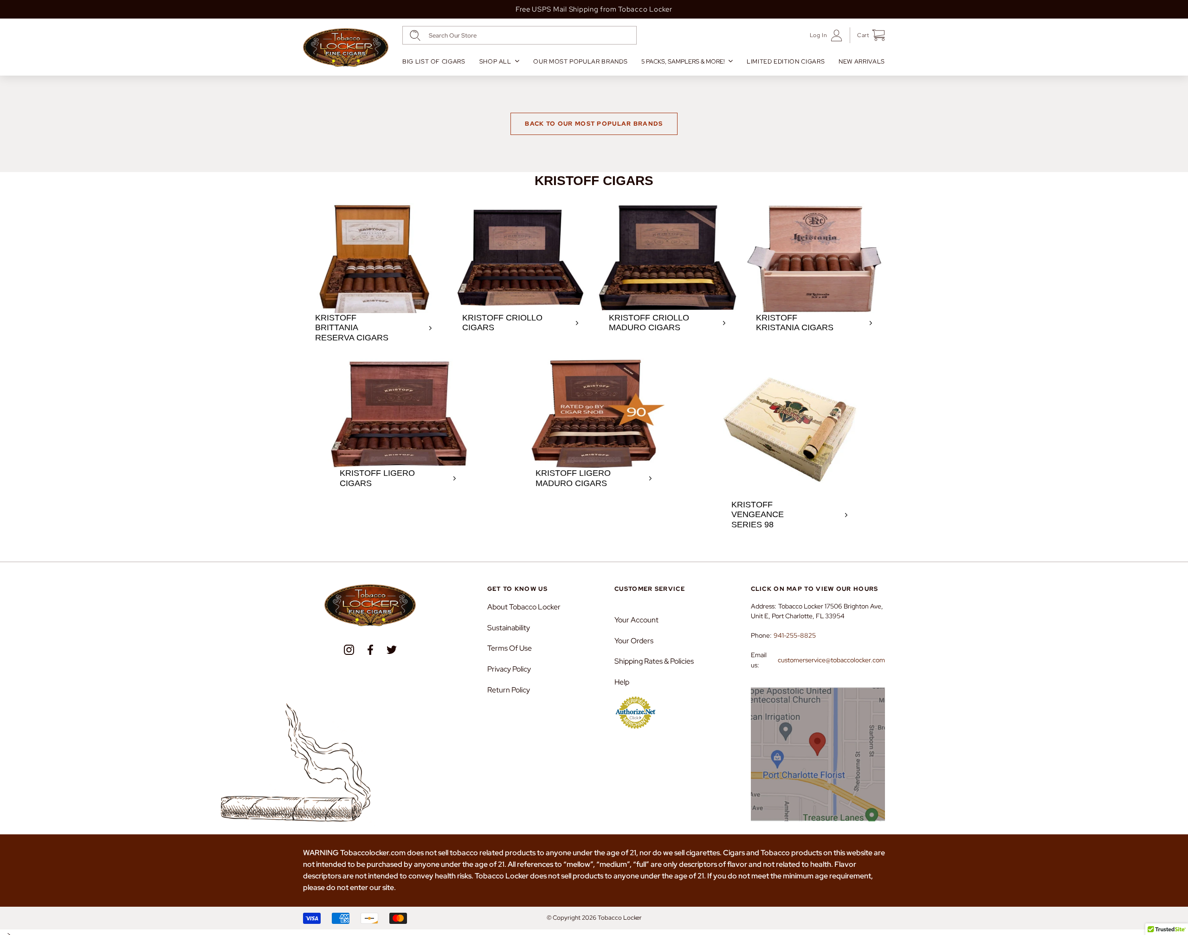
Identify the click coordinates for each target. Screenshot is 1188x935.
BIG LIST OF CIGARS (433, 61)
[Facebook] (370, 650)
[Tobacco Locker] (345, 47)
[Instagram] (349, 650)
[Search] (415, 35)
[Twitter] (392, 650)
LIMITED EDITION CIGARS (786, 61)
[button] (867, 35)
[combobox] (519, 35)
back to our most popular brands (594, 124)
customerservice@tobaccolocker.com (831, 660)
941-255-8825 (795, 635)
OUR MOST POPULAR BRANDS (580, 61)
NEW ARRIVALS (862, 61)
